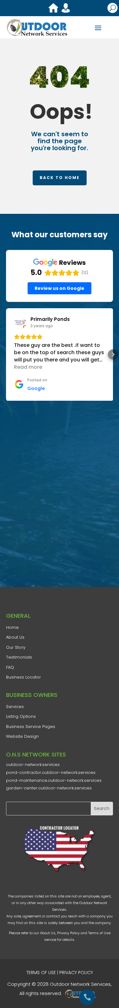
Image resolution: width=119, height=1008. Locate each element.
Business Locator (23, 677)
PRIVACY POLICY (76, 972)
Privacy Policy (68, 932)
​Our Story (15, 647)
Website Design (22, 736)
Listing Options (21, 716)
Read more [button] (28, 367)
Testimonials (19, 657)
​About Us (15, 637)
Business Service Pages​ (30, 727)
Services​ (15, 707)
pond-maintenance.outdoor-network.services (54, 780)
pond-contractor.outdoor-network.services (51, 772)
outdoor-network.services (33, 765)
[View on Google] (20, 322)
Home (12, 627)
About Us (48, 932)
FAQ (10, 667)
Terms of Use (99, 932)
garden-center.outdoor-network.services (49, 788)
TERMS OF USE (41, 972)
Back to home (60, 177)
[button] (6, 354)
